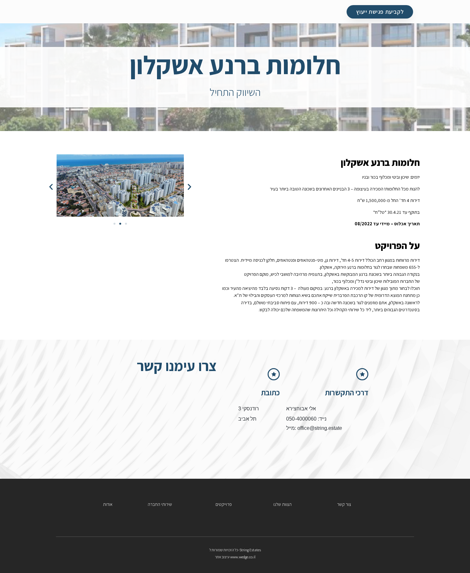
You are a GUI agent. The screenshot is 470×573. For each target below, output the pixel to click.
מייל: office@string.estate (314, 428)
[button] (51, 186)
